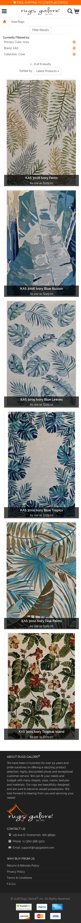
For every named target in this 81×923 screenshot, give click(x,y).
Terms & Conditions (19, 877)
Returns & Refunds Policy (23, 865)
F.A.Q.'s (11, 884)
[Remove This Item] (74, 42)
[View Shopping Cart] (77, 10)
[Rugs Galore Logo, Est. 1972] (41, 11)
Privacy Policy (16, 871)
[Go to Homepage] (4, 21)
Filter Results (40, 30)
